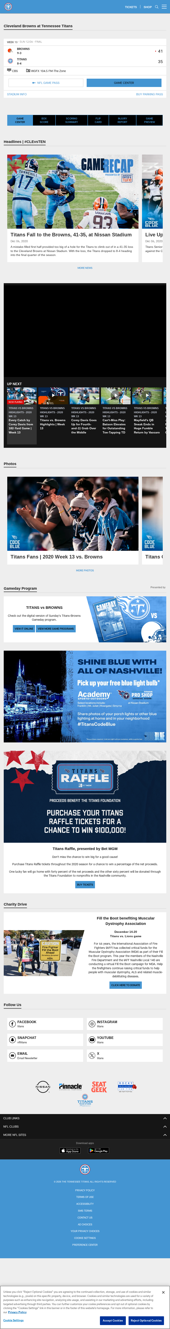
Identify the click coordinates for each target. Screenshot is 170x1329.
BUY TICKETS (85, 884)
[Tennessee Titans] (85, 1169)
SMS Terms (85, 1210)
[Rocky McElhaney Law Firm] (127, 1086)
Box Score (44, 120)
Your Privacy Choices (85, 1230)
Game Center (20, 120)
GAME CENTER (124, 82)
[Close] (163, 1292)
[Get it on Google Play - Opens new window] (99, 1152)
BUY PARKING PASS (149, 94)
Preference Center (85, 1244)
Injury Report (122, 120)
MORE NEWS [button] (85, 267)
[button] (22, 415)
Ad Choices (85, 1223)
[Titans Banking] (71, 1086)
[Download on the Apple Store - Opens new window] (70, 1150)
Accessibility (85, 1203)
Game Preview (149, 120)
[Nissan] (43, 1086)
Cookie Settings (85, 1237)
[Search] (156, 7)
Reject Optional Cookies (146, 1320)
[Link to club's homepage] (8, 5)
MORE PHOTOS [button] (85, 570)
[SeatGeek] (99, 1086)
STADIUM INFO (17, 94)
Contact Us (85, 1216)
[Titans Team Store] (85, 1100)
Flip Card (98, 120)
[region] (85, 1307)
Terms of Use (85, 1196)
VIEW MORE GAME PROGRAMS (56, 628)
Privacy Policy (85, 1189)
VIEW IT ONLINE (24, 628)
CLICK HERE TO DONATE (125, 984)
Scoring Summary (71, 120)
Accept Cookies (113, 1320)
